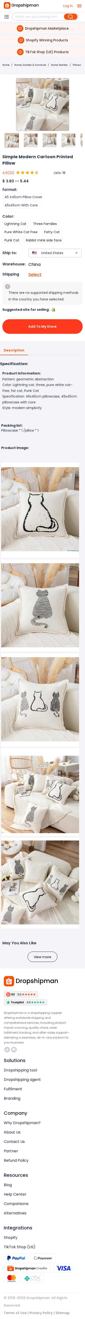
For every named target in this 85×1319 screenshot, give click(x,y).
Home (5, 65)
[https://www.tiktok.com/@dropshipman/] (7, 1049)
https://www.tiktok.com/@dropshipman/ (7, 1049)
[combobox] (48, 253)
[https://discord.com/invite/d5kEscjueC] (14, 1049)
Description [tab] (14, 350)
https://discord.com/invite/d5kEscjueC (14, 1049)
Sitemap (62, 1313)
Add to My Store (42, 326)
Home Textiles (59, 65)
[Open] (76, 253)
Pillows (77, 65)
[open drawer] (79, 6)
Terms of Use (15, 1313)
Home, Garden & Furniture (30, 65)
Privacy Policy (41, 1313)
